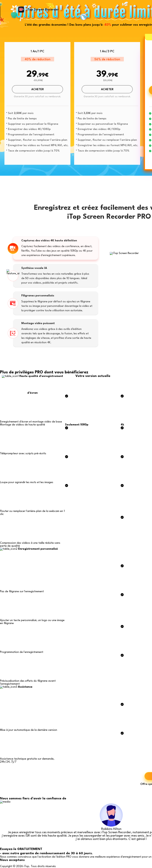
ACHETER (37, 89)
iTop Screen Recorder (43, 9)
